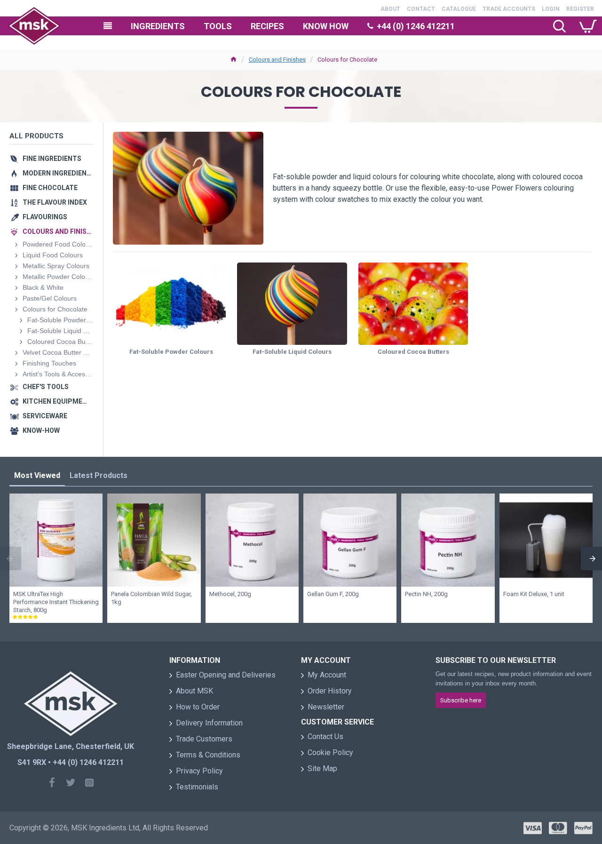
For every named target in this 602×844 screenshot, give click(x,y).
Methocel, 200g (230, 593)
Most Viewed (37, 475)
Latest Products (98, 475)
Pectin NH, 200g (426, 593)
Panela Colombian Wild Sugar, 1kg (151, 597)
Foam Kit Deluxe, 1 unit (533, 593)
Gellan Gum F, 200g (333, 593)
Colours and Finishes (277, 59)
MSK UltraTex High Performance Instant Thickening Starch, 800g (56, 601)
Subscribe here (460, 700)
